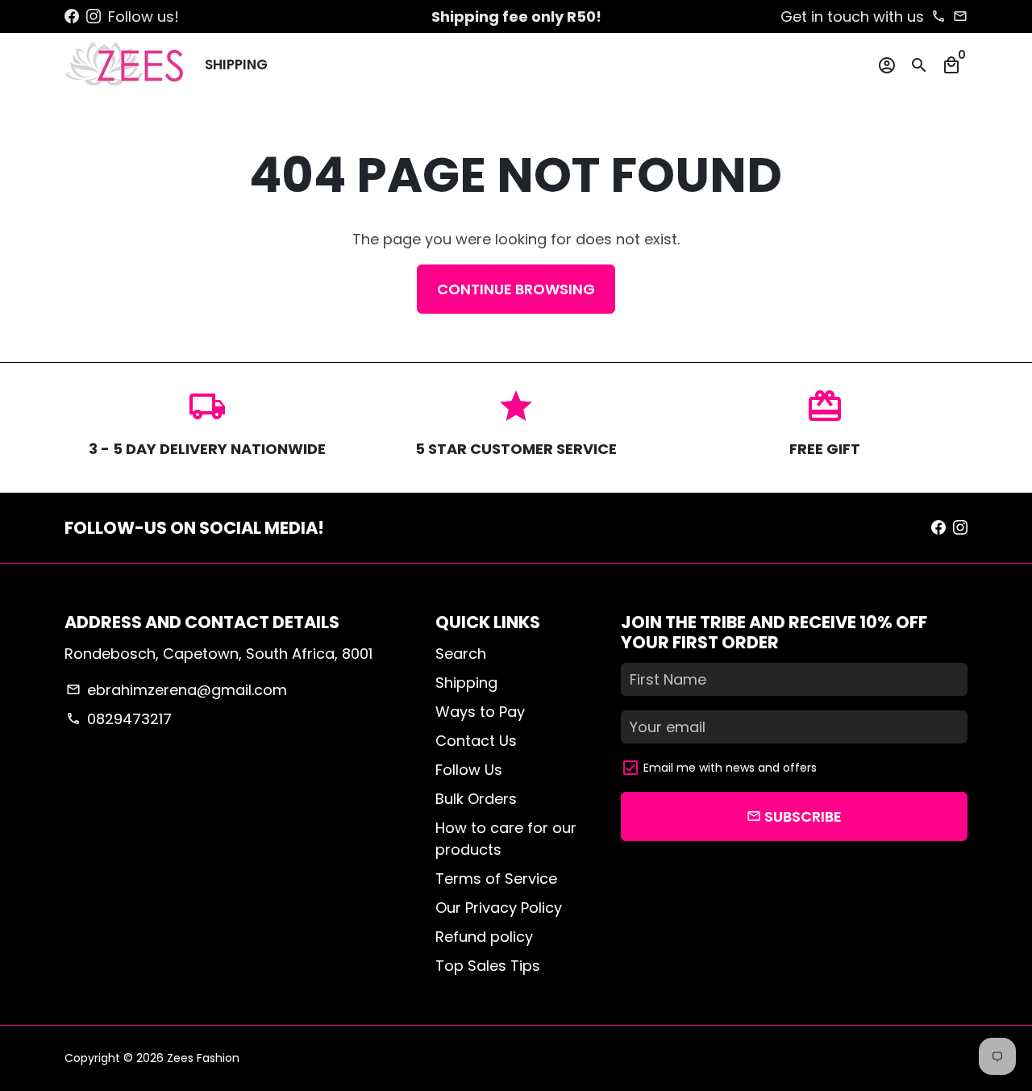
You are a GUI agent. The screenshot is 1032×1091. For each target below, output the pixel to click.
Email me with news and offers (730, 768)
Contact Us (476, 741)
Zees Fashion (203, 1058)
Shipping (236, 64)
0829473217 (118, 719)
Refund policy (484, 937)
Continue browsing (516, 289)
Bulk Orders (476, 799)
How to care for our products (505, 839)
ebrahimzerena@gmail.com (176, 690)
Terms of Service (496, 878)
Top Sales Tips (487, 966)
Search (460, 653)
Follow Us (468, 770)
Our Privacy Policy (498, 907)
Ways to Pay (480, 712)
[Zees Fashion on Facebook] (71, 16)
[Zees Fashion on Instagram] (93, 16)
